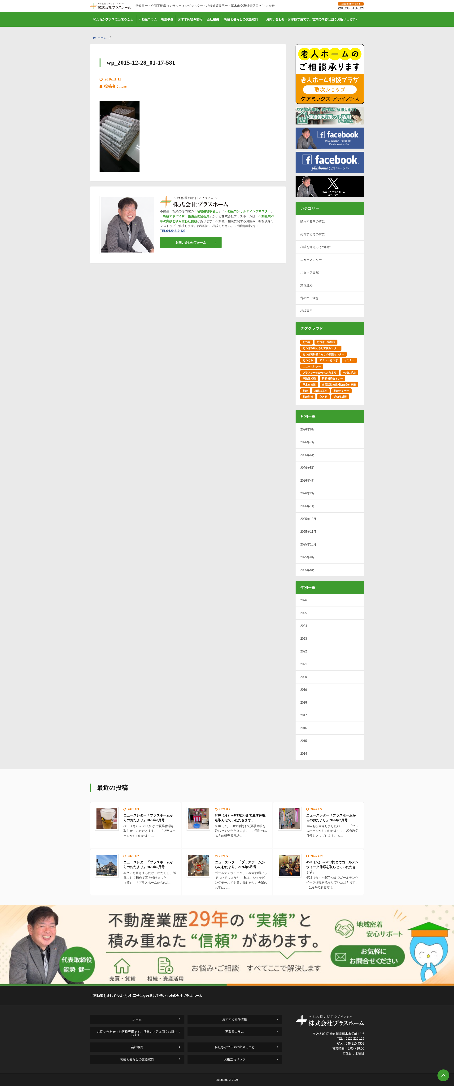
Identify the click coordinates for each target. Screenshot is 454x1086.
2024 (303, 626)
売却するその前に (312, 234)
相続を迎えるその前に (315, 247)
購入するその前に (312, 221)
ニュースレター (311, 260)
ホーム (102, 38)
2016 (303, 728)
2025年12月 (308, 519)
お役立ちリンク (234, 1059)
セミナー (349, 360)
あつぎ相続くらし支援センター (321, 348)
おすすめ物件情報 (190, 19)
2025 (303, 613)
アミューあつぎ (328, 360)
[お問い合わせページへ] (227, 984)
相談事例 (167, 19)
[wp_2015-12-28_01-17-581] (120, 169)
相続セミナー (341, 390)
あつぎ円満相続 (326, 342)
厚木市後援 (309, 384)
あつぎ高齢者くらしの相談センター (323, 354)
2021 (303, 664)
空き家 (323, 396)
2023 (303, 638)
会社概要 (213, 19)
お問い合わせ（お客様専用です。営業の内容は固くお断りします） (312, 19)
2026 (303, 600)
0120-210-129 (355, 1038)
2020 (303, 677)
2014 (303, 753)
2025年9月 (307, 557)
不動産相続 (309, 378)
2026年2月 (307, 493)
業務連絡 (306, 285)
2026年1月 (307, 506)
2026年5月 (307, 468)
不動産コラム (148, 19)
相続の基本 (320, 390)
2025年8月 (307, 570)
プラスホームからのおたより (319, 372)
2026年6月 (307, 455)
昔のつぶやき (309, 298)
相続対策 (308, 396)
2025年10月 (308, 544)
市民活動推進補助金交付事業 (339, 384)
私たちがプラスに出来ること (113, 19)
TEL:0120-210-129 (172, 231)
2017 (303, 715)
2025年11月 (308, 531)
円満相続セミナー (332, 378)
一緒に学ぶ (349, 372)
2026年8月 (307, 429)
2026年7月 (307, 442)
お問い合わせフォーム (190, 242)
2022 (303, 651)
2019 (303, 689)
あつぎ (306, 342)
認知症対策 (340, 396)
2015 (303, 741)
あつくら (308, 360)
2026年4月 (307, 480)
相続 (305, 390)
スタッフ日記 (309, 272)
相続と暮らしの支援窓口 (241, 19)
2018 (303, 702)
